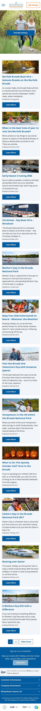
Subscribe (20, 662)
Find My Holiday (20, 33)
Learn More (11, 105)
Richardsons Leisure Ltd (11, 691)
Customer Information (11, 680)
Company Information (11, 685)
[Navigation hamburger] (3, 5)
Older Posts (26, 641)
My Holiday (33, 5)
